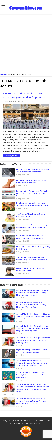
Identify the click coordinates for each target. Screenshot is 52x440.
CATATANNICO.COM (21, 420)
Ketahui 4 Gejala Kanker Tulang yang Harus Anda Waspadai (32, 181)
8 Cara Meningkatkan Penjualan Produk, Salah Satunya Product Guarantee (30, 375)
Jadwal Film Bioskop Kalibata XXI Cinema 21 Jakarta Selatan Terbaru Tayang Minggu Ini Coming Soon (31, 363)
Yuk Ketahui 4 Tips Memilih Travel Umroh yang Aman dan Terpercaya (24, 95)
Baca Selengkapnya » (11, 156)
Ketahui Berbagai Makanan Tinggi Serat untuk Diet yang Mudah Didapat (32, 204)
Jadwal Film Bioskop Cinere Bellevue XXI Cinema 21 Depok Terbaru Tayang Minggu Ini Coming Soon (32, 328)
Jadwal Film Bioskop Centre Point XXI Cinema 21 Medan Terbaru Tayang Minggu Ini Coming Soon (32, 292)
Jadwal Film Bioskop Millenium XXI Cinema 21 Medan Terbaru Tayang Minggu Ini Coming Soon (31, 401)
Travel (22, 101)
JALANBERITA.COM (42, 420)
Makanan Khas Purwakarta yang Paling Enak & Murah (33, 247)
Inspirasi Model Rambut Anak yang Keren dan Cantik (31, 269)
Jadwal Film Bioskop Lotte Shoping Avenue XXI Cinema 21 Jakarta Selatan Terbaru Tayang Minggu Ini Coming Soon (32, 388)
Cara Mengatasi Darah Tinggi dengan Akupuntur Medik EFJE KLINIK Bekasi (32, 226)
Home (5, 74)
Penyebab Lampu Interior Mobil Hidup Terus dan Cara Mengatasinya (32, 170)
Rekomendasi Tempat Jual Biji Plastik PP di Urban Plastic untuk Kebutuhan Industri (32, 193)
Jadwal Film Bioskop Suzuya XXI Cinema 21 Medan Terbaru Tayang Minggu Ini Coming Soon (31, 304)
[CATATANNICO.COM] (26, 7)
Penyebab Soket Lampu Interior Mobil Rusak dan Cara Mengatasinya (32, 236)
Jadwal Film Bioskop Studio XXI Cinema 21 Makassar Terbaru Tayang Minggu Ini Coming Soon (33, 316)
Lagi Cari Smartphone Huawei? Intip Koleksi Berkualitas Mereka (31, 350)
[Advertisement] (26, 44)
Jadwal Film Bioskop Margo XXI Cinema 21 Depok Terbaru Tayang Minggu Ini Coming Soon (33, 340)
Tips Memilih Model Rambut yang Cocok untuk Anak (30, 215)
